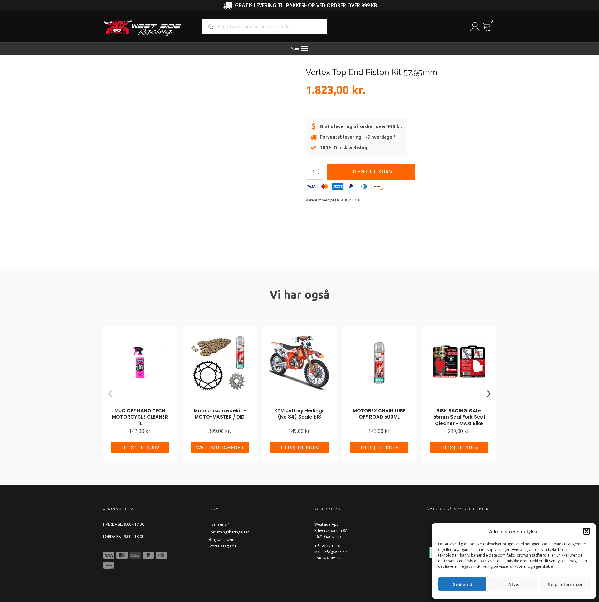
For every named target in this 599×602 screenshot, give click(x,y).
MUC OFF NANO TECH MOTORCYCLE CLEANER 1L (140, 417)
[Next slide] (488, 393)
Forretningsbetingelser (229, 532)
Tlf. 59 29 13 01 (327, 546)
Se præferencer (565, 584)
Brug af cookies (222, 539)
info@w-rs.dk (335, 552)
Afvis (513, 584)
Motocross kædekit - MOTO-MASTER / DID (220, 413)
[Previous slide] (110, 393)
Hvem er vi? (219, 524)
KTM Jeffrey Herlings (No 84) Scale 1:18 (299, 413)
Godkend (462, 584)
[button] (586, 531)
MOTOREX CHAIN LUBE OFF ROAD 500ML (379, 413)
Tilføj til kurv (371, 171)
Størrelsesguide (222, 546)
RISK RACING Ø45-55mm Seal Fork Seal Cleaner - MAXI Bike (459, 417)
